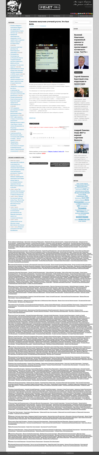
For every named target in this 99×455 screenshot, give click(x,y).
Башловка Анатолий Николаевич (35, 253)
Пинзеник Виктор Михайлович (35, 374)
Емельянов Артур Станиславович (18, 296)
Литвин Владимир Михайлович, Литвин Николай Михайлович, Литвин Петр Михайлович (49, 340)
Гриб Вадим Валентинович (37, 281)
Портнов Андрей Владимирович (51, 376)
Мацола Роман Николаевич (68, 349)
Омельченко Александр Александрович (52, 363)
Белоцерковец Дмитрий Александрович (54, 254)
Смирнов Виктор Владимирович (82, 394)
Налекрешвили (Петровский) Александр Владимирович (24, 357)
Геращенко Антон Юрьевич (63, 275)
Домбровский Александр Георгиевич (26, 291)
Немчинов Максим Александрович (62, 358)
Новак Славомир (19, 360)
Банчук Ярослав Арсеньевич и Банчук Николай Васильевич (43, 252)
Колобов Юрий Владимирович (23, 324)
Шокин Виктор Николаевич (48, 437)
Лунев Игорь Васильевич (36, 342)
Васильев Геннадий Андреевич (32, 266)
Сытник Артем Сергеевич (15, 400)
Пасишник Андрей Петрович (27, 371)
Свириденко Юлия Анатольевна (55, 390)
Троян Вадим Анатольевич (36, 408)
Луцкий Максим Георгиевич (24, 344)
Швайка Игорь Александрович (48, 433)
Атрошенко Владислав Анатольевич (68, 246)
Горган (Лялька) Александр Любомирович (38, 280)
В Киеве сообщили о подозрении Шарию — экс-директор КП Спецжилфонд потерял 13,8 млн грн (17, 29)
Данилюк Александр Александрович (39, 286)
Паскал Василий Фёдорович (44, 371)
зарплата (80, 214)
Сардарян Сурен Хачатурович (65, 389)
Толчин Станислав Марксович (82, 405)
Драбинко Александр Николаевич (46, 291)
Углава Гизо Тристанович (15, 412)
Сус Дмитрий (87, 399)
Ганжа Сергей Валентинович (61, 273)
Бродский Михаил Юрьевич (79, 259)
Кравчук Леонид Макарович (67, 327)
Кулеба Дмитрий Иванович (24, 332)
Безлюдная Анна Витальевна (78, 253)
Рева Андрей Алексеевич (83, 382)
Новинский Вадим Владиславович (34, 360)
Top (95, 451)
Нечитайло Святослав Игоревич (30, 359)
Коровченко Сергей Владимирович (80, 325)
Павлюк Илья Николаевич (51, 368)
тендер (84, 221)
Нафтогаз (77, 200)
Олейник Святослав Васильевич (17, 363)
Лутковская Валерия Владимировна (53, 342)
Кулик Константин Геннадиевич (41, 332)
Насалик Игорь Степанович (73, 357)
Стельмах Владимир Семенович (54, 398)
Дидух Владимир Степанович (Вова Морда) (49, 290)
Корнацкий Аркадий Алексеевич (60, 325)
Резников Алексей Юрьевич (16, 384)
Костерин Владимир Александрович (59, 326)
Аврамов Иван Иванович (24, 243)
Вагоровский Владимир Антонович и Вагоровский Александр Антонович (29, 264)
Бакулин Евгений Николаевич (66, 250)
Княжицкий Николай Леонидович (18, 321)
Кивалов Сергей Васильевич (62, 318)
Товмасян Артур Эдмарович (44, 405)
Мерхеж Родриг (53, 351)
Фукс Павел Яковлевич (34, 418)
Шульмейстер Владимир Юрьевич (18, 438)
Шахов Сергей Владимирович (31, 433)
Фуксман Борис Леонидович (50, 418)
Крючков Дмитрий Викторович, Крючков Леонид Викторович (51, 330)
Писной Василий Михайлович (45, 375)
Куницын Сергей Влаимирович (75, 332)
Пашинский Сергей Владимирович (62, 371)
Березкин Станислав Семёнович (80, 255)
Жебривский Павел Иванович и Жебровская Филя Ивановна (40, 300)
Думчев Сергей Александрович (54, 292)
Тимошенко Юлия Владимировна (62, 404)
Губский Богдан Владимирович (81, 282)
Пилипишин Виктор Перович (16, 374)
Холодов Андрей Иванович (34, 422)
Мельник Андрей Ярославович (64, 350)
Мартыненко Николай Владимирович (61, 348)
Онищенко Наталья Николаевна (37, 364)
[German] (77, 13)
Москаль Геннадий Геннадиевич (80, 353)
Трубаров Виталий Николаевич (53, 408)
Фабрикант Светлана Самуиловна (18, 416)
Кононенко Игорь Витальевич (60, 324)
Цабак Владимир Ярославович (17, 426)
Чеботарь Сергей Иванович (15, 429)
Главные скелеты (13, 16)
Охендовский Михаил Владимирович (30, 366)
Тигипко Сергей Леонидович (44, 404)
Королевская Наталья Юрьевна (17, 326)
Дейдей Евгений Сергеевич (76, 286)
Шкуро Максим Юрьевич (15, 437)
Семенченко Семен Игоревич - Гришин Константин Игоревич (49, 391)
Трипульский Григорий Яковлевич (18, 408)
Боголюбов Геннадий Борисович (71, 257)
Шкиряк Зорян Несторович (65, 436)
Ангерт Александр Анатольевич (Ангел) (37, 244)
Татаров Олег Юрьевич (71, 403)
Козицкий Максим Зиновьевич (70, 322)
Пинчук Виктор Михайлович (69, 374)
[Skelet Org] (49, 7)
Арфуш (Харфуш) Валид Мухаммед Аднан (27, 246)
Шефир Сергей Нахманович (83, 435)
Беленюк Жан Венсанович (35, 254)
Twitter (60, 151)
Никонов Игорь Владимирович (72, 359)
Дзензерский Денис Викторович (27, 290)
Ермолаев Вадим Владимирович (70, 296)
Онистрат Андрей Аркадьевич (73, 363)
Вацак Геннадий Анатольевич (49, 266)
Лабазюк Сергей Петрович (15, 336)
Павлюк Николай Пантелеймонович (69, 368)
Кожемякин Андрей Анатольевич (31, 322)
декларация (85, 213)
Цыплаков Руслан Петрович (49, 426)
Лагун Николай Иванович (30, 338)
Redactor (77, 142)
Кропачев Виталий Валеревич (52, 329)
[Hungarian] (82, 13)
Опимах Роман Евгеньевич (54, 364)
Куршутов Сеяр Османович (60, 333)
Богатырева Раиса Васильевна (35, 257)
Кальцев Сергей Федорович (51, 315)
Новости (27, 16)
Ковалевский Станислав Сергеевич (57, 321)
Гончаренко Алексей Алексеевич (82, 278)
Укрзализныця (79, 209)
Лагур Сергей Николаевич (45, 338)
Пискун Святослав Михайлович (27, 375)
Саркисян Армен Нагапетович (83, 389)
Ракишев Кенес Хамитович (47, 382)
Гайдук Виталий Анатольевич (70, 272)
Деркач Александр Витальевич (43, 289)
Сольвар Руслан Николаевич (25, 396)
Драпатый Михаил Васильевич (66, 291)
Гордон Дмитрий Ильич (75, 280)
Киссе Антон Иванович (14, 319)
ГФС (88, 189)
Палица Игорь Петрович (24, 370)
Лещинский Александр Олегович (73, 339)
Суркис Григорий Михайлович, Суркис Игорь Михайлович (66, 399)
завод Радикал (36, 157)
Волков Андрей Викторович (34, 268)
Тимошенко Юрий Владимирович (81, 404)
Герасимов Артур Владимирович (45, 275)
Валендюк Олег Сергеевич (15, 266)
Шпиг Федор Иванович (63, 437)
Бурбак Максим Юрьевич (46, 260)
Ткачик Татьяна (30, 405)
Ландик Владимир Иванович (61, 338)
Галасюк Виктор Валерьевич (27, 273)
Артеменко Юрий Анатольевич (72, 245)
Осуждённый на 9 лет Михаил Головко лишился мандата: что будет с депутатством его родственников (16, 79)
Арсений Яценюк (79, 185)
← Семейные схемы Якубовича (38, 163)
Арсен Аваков (84, 183)
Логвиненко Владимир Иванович (25, 341)
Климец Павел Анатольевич (30, 320)
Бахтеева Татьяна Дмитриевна (17, 253)
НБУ (87, 198)
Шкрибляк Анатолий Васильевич (82, 436)
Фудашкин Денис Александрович (18, 418)
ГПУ (84, 189)
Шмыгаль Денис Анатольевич (31, 437)
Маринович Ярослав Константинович (25, 348)
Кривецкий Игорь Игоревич (35, 329)
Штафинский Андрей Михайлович (80, 437)
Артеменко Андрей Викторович (53, 245)
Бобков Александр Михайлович (17, 257)
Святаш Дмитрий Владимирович (74, 390)
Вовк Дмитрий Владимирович (17, 268)
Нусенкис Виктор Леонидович (53, 360)
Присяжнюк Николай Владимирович (27, 377)
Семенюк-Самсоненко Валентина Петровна (79, 391)
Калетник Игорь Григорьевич (16, 315)
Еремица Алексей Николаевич (36, 296)
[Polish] (84, 13)
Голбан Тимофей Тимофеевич (71, 277)
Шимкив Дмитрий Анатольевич (32, 436)
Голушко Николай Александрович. (45, 278)
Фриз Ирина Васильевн (84, 417)
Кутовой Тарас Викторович (75, 333)
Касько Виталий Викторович (45, 316)
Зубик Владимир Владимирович (66, 306)
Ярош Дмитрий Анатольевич (54, 445)
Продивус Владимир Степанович (46, 378)
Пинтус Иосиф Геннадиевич (52, 374)
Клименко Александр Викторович (71, 319)
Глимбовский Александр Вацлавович (79, 276)
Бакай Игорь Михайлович (49, 250)
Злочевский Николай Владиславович (28, 306)
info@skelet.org (70, 452)
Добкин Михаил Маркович (69, 290)
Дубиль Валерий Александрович (17, 292)
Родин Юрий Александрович (59, 384)
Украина (82, 208)
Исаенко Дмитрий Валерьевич (16, 312)
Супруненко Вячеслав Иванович (39, 399)
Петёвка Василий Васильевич (25, 372)
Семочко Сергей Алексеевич (32, 393)
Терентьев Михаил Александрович (25, 404)
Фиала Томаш (88, 416)
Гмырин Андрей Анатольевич (17, 277)
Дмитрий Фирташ (80, 191)
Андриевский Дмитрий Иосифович (60, 244)
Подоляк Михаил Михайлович (81, 375)
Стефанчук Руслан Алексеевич (72, 398)
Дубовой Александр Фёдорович (36, 292)
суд (88, 219)
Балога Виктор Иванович (82, 250)
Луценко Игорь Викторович (72, 342)
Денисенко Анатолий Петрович (49, 287)
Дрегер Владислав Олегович (83, 291)
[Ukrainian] (92, 13)
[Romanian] (86, 13)
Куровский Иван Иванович (43, 333)
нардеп (76, 219)
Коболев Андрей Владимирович (37, 321)
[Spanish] (90, 13)
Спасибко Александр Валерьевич (60, 396)
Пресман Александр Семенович (70, 376)
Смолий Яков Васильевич (15, 395)
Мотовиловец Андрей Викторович (18, 354)
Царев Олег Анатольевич (33, 426)
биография (80, 211)
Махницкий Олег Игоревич (52, 349)
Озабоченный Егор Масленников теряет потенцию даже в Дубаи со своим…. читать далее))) (17, 136)
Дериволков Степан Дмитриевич (24, 289)
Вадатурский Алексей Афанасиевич (61, 264)
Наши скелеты (42, 16)
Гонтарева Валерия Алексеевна (63, 278)
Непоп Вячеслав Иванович (79, 358)
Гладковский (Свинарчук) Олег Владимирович (55, 276)
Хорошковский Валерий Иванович (71, 422)
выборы (77, 213)
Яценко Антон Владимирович (71, 445)
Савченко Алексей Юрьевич (16, 389)
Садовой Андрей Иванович (32, 389)
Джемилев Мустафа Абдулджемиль (63, 289)
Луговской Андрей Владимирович (18, 342)
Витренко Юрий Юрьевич (84, 267)
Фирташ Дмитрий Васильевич (33, 417)
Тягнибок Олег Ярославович (78, 409)
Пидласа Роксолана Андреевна (80, 372)
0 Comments (43, 25)
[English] (73, 13)
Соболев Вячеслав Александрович (50, 395)
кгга (84, 214)
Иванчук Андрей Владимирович (17, 310)
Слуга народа (83, 206)
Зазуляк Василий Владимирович (34, 304)
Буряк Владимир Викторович (78, 260)
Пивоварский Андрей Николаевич (61, 372)
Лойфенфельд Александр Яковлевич (60, 341)
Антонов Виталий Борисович (16, 245)
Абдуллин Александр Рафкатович (34, 241)
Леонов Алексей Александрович (55, 339)
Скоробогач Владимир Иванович (25, 394)
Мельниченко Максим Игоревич (83, 350)
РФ (76, 204)
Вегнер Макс (62, 266)
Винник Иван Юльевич (69, 267)
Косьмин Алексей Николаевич (79, 326)
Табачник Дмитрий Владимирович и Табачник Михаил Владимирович (29, 403)
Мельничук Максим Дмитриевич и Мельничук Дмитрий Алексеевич (28, 351)
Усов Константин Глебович (21, 413)
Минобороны (78, 198)
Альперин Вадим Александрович (80, 243)
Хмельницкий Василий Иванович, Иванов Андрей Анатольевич (67, 421)
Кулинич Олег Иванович (59, 332)
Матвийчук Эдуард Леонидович (17, 349)
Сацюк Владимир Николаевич (16, 390)
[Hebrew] (79, 13)
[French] (75, 13)
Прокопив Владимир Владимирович (66, 378)
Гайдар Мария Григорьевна (53, 272)
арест (88, 209)
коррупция (82, 216)
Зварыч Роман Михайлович (53, 304)
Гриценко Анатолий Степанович (43, 282)
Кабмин (80, 194)
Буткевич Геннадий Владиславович (18, 262)
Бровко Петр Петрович (64, 259)
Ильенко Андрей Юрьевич (26, 311)
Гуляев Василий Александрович (17, 283)
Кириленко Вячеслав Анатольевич (80, 318)
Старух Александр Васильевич (35, 398)
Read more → (78, 72)
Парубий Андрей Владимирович (59, 370)
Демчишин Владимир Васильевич (29, 287)
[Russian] (88, 13)
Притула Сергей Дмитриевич (61, 377)
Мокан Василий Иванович (43, 353)
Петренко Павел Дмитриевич (42, 372)
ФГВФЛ (84, 209)
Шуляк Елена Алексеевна (35, 438)
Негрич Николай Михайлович (42, 358)
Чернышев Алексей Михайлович (25, 431)
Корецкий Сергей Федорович (43, 325)
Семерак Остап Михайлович (16, 393)
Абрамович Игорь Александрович (54, 241)
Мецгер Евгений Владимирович (67, 351)
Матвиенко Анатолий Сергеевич (82, 348)
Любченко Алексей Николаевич (55, 344)
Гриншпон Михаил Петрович (24, 282)
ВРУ (88, 185)
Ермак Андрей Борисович (53, 296)
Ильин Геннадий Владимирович (59, 311)
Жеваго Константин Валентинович (68, 300)
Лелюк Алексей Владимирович (36, 339)
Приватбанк (87, 202)
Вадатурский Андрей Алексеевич (81, 264)
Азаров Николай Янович (38, 243)
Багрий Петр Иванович (35, 250)
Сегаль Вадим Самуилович (23, 391)
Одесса (82, 200)
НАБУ (84, 198)
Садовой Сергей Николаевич (48, 389)
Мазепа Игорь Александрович (17, 346)
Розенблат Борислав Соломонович (77, 384)
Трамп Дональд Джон (48, 407)
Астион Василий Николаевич (48, 246)
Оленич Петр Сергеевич (34, 363)
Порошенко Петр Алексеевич (34, 376)
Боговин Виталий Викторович (53, 257)
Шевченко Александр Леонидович (27, 435)
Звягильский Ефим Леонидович (70, 304)
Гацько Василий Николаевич (78, 273)
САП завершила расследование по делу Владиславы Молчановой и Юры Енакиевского (16, 111)
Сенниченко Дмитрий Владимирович (52, 393)
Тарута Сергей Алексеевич (57, 403)
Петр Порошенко (81, 201)
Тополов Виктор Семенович (16, 407)
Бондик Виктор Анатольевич (32, 259)
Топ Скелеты (56, 16)
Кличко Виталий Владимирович (48, 320)
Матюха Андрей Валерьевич (35, 349)
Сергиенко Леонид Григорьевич (72, 393)
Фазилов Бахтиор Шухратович (56, 416)
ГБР (82, 189)
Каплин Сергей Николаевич (67, 315)
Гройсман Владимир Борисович (62, 282)
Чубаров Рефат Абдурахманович (64, 431)
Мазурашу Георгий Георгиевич (35, 346)
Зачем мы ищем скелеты (86, 16)
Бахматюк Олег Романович (80, 252)
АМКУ (78, 183)
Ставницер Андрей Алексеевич (17, 398)
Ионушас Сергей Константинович (78, 311)
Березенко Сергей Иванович (62, 255)
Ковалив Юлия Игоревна (74, 321)
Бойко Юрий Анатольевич (75, 258)
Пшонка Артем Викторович (23, 380)
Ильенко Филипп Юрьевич (41, 311)
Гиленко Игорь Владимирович (32, 276)
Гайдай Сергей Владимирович (36, 272)
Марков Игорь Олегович (43, 348)
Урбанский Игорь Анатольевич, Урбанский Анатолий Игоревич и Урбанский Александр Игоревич (49, 412)
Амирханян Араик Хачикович (17, 244)
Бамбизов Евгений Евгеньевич (16, 252)
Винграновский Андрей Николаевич (52, 267)
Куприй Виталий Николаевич (27, 333)
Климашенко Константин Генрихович (50, 319)
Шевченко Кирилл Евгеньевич (45, 435)
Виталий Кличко (79, 187)
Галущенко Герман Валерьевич (43, 273)
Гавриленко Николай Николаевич (18, 272)
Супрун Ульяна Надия (22, 399)
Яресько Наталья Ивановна (72, 444)
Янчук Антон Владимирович (38, 444)
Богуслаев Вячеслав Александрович (25, 258)
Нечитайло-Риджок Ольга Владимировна (51, 359)
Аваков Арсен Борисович (71, 241)
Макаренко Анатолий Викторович (54, 346)
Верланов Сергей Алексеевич (16, 267)
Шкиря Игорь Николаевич (49, 436)
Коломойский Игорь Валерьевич (42, 324)
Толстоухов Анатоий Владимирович (63, 405)
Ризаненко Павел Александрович (33, 384)
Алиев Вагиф (66, 243)
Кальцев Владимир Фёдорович (34, 315)
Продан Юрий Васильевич (28, 378)
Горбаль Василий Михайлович (17, 280)
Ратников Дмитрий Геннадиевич (65, 382)
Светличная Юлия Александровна (35, 390)
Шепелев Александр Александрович (65, 435)
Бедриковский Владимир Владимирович (57, 253)
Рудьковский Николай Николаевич (29, 385)
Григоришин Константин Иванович (69, 281)
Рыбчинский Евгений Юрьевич (71, 385)
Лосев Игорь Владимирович (79, 341)
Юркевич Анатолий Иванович (17, 441)
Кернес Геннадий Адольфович (44, 318)
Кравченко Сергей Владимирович (49, 327)
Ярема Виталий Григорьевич (56, 444)
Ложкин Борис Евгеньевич (42, 341)
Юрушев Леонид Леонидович (34, 441)
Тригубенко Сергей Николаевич (82, 407)
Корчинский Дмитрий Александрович (37, 326)
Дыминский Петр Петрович (72, 292)
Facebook (55, 151)
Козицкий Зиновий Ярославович (51, 322)
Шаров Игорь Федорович (15, 433)
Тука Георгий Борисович (23, 409)
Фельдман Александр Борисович (75, 416)
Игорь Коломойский (82, 193)
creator (32, 25)
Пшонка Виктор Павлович (39, 380)
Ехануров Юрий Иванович (23, 297)
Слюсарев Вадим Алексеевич (43, 394)
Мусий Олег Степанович (54, 354)
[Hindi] (81, 13)
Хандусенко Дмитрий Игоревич (17, 421)
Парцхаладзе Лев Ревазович (77, 370)
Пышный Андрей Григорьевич (56, 380)
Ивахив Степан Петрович (67, 310)
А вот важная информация (16, 241)
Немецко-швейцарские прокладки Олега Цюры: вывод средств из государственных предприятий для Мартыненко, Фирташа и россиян (17, 182)
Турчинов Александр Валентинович (59, 409)
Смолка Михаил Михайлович (31, 395)
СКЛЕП (43, 153)
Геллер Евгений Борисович (28, 275)
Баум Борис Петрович (66, 252)
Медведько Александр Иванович (27, 350)
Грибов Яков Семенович (52, 281)
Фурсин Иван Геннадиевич (66, 418)
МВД (86, 196)
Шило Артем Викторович (15, 436)
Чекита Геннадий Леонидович (32, 429)
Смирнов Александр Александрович (62, 394)
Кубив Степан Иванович (76, 330)
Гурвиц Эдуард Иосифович (35, 283)
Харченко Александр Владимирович (38, 421)
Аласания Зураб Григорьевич (54, 243)
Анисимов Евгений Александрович (81, 244)
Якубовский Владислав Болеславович (19, 444)
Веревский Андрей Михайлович (83, 266)
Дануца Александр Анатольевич (59, 286)
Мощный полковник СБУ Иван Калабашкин (17, 228)
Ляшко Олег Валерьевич (71, 344)
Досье (87, 191)
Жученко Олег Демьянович (25, 302)
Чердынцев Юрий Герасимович (71, 429)
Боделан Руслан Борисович (44, 258)
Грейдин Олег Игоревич (22, 281)
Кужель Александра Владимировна (32, 331)
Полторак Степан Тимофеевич (16, 376)
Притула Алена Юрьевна (45, 377)
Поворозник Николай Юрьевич (63, 375)
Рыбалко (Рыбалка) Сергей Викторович (51, 385)
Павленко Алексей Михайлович (34, 368)
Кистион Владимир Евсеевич (30, 319)
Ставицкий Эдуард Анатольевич (80, 396)
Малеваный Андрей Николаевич (73, 346)
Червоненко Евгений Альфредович (52, 429)
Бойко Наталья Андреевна (59, 258)
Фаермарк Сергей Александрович (37, 416)
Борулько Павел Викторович (49, 259)
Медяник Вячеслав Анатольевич (46, 350)
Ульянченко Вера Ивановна (31, 412)
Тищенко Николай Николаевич (17, 405)
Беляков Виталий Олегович (74, 254)
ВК (63, 151)
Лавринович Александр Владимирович (73, 336)
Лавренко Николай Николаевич (52, 336)
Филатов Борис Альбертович (16, 417)
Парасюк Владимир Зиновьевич (41, 370)
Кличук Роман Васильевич (65, 320)
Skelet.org (43, 452)
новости (82, 219)
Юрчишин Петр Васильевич (51, 441)
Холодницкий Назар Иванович (17, 422)
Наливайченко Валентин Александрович (52, 357)
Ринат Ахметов (83, 204)
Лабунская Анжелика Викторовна (33, 336)
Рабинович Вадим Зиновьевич (17, 382)
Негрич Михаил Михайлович (24, 358)
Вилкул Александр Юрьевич (33, 267)
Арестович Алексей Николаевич (34, 245)
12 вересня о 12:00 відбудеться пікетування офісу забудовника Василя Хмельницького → (60, 164)
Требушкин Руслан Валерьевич (63, 407)
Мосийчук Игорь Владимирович (61, 353)
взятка (86, 211)
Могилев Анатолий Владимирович (26, 353)
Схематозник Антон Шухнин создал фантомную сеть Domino (17, 223)
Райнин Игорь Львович (33, 382)
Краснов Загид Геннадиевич (84, 327)
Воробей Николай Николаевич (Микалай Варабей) (75, 268)
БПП (85, 185)
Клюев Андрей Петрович (81, 320)
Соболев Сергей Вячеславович (68, 395)
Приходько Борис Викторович (78, 377)
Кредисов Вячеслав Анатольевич (17, 329)
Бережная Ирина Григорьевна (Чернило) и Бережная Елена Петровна (35, 255)
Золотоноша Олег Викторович (47, 306)
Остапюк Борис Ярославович (70, 364)
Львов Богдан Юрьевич (39, 344)
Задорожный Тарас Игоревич (16, 304)
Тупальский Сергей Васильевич (39, 409)
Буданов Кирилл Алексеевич (30, 260)
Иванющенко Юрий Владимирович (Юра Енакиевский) (43, 310)
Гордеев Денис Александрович (59, 280)
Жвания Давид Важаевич (15, 300)
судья (79, 221)
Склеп (71, 16)
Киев (84, 194)
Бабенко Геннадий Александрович (18, 250)
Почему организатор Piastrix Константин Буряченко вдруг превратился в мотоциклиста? (16, 101)
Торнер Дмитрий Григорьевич (32, 407)
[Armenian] (71, 13)
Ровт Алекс (47, 384)
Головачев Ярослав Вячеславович (25, 278)
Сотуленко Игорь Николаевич (42, 396)
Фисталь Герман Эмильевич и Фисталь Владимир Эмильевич (60, 417)
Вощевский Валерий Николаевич (17, 269)
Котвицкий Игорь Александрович (29, 327)
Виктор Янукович (82, 186)
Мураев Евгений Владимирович (37, 354)
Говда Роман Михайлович (33, 277)
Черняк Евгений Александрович (45, 431)
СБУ (78, 206)
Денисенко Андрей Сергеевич (66, 287)
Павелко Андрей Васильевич (16, 368)
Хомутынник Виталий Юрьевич (51, 422)
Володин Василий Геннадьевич (51, 268)
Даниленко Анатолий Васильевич (18, 286)
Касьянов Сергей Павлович (61, 316)
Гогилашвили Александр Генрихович (52, 277)
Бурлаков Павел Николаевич (62, 260)
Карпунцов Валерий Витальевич (27, 316)
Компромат (80, 196)
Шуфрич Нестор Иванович (50, 438)
